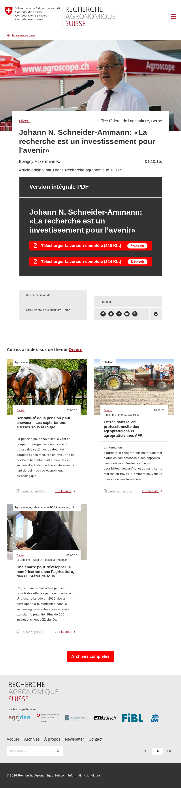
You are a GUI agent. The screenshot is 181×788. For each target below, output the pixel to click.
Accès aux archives (23, 35)
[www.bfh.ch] (76, 717)
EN (169, 751)
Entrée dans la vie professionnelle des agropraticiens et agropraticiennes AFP (123, 429)
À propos (52, 739)
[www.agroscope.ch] (48, 717)
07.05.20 (71, 555)
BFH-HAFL (108, 362)
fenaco (44, 507)
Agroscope (21, 362)
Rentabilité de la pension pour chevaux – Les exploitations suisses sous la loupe (43, 422)
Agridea (34, 507)
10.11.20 (159, 410)
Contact (95, 739)
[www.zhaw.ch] (162, 717)
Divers (24, 121)
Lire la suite (63, 491)
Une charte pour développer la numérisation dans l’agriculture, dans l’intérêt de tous (45, 571)
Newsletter (74, 739)
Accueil (13, 739)
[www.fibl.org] (133, 717)
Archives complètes (90, 656)
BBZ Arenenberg (60, 507)
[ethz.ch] (105, 717)
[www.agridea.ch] (19, 717)
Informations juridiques (84, 775)
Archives (32, 739)
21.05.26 (71, 410)
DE (146, 751)
